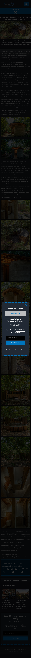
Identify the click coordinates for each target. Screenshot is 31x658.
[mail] (24, 349)
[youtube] (18, 349)
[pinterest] (15, 349)
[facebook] (6, 349)
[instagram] (12, 349)
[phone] (15, 352)
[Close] (26, 305)
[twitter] (9, 349)
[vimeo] (21, 349)
